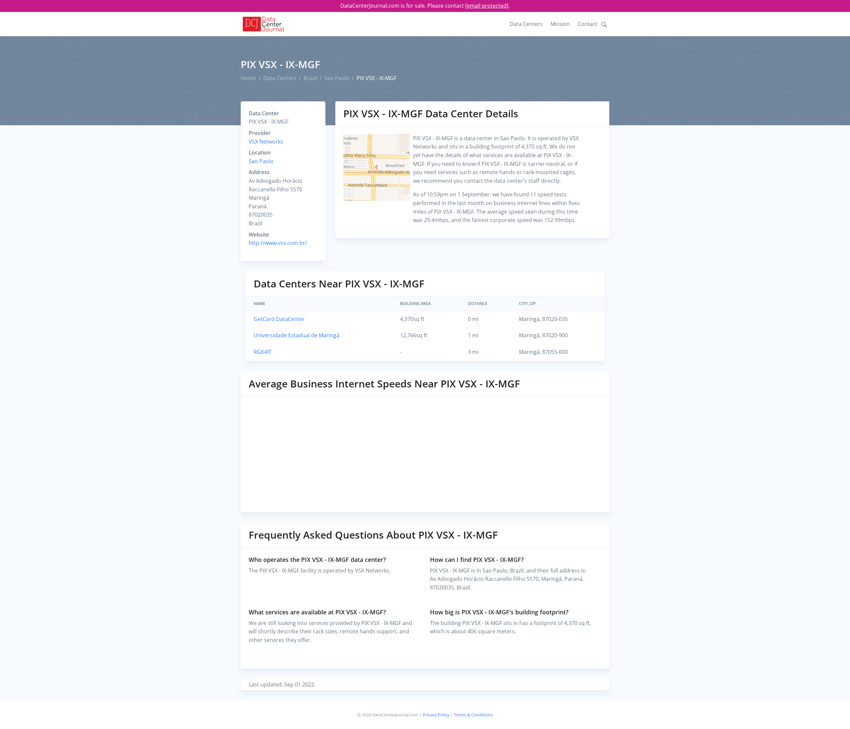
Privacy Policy (436, 715)
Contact (587, 24)
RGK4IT (263, 352)
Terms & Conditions (473, 715)
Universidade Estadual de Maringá (296, 335)
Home (248, 78)
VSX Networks (266, 141)
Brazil (310, 78)
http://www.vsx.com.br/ (278, 243)
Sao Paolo (336, 78)
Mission (560, 24)
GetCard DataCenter (279, 319)
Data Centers (526, 24)
